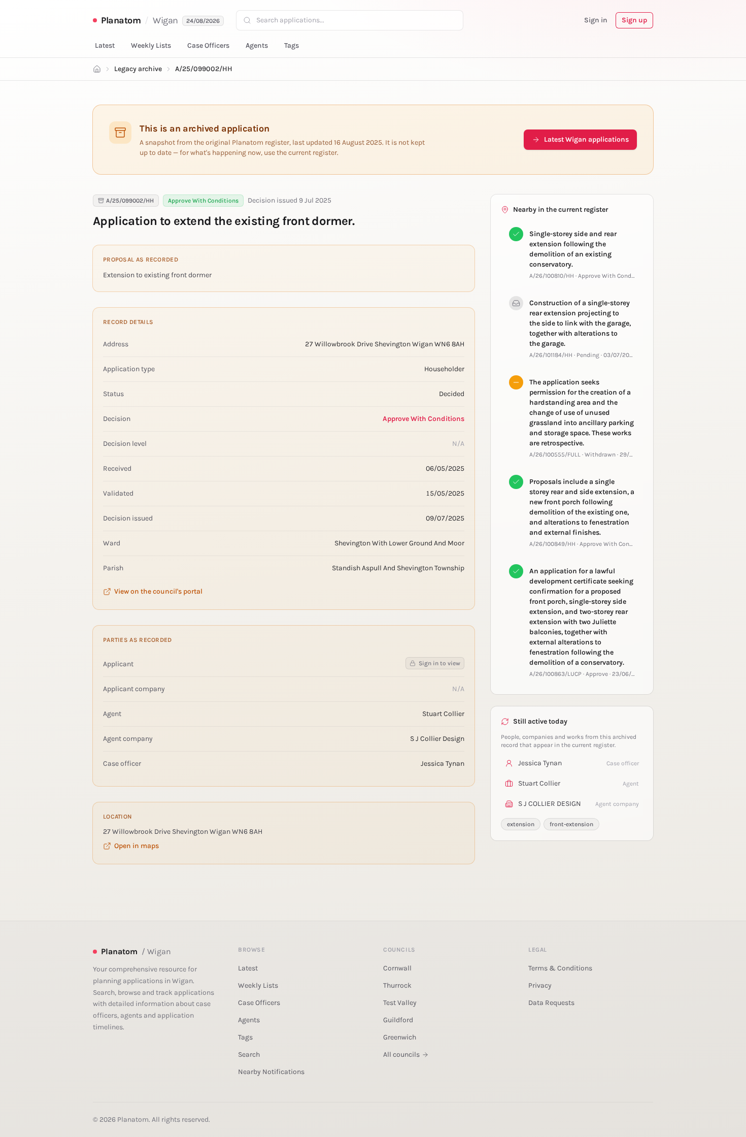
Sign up (634, 20)
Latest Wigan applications (586, 139)
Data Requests (551, 1002)
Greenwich (399, 1037)
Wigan (165, 20)
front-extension (571, 824)
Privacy (540, 985)
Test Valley (400, 1002)
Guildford (398, 1020)
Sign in (595, 20)
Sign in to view (439, 663)
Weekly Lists (151, 45)
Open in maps (136, 845)
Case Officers (208, 45)
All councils (401, 1054)
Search (249, 1054)
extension (520, 824)
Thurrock (397, 985)
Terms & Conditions (560, 968)
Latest (105, 45)
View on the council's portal (158, 591)
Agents (257, 45)
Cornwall (397, 968)
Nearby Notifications (271, 1071)
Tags (291, 45)
